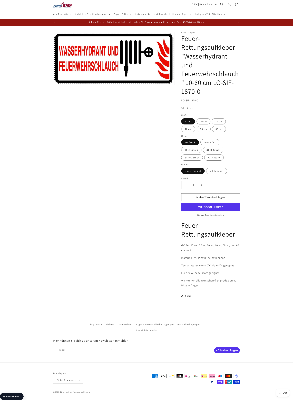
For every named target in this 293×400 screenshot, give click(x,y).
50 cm (203, 129)
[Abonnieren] (110, 350)
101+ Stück (214, 157)
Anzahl (184, 178)
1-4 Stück (190, 142)
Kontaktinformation (146, 330)
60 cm (219, 129)
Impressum (96, 324)
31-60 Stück (213, 150)
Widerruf (110, 324)
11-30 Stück (191, 150)
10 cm (188, 121)
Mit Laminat (216, 170)
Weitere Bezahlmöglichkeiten (210, 215)
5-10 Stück (210, 142)
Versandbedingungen (188, 324)
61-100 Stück (192, 157)
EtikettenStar (66, 392)
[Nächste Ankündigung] (238, 22)
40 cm (188, 129)
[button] (62, 14)
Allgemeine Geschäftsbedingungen (154, 324)
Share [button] (188, 296)
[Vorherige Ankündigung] (54, 22)
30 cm (218, 121)
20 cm (203, 121)
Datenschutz (125, 324)
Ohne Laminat (193, 170)
